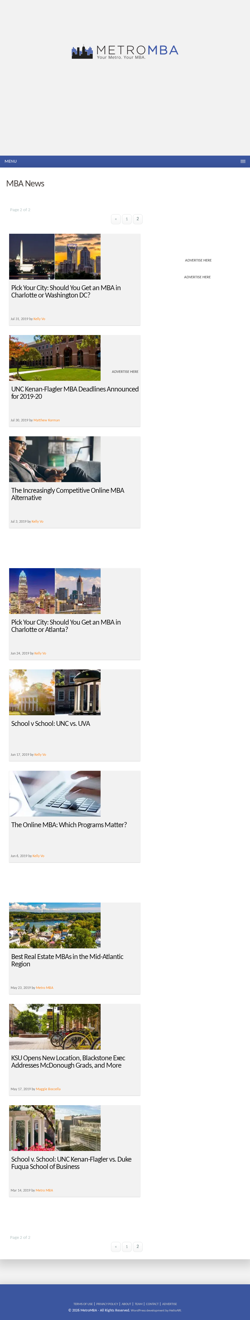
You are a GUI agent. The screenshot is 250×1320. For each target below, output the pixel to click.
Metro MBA (44, 988)
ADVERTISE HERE (198, 260)
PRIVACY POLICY (107, 1304)
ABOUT (126, 1304)
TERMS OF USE (83, 1304)
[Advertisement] (125, 110)
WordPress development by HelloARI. (156, 1310)
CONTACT (152, 1304)
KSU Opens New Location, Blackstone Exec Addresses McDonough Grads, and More (68, 1062)
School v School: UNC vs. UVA (50, 724)
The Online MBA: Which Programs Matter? (69, 825)
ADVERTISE (169, 1304)
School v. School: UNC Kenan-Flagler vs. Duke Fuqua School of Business (71, 1163)
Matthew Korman (47, 420)
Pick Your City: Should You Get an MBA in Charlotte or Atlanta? (66, 626)
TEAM (138, 1304)
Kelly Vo (37, 522)
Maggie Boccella (48, 1089)
